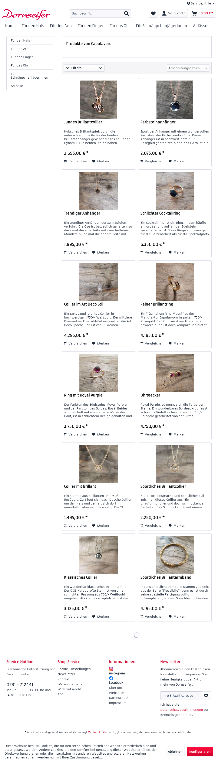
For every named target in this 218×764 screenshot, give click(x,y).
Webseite (116, 693)
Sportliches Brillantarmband (166, 577)
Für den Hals (20, 40)
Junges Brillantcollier (83, 122)
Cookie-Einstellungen (74, 669)
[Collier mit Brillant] (98, 464)
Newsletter (66, 674)
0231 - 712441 (19, 684)
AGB (60, 694)
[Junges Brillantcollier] (98, 100)
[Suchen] (126, 13)
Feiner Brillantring (157, 304)
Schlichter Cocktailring (161, 213)
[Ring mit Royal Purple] (98, 373)
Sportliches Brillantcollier (163, 486)
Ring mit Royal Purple (83, 395)
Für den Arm (20, 49)
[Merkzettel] (153, 13)
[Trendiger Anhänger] (98, 191)
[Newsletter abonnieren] (206, 695)
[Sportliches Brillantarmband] (175, 555)
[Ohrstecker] (175, 373)
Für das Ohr (19, 65)
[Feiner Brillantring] (175, 282)
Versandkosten (98, 732)
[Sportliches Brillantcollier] (175, 464)
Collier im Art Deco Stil (83, 304)
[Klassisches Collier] (98, 555)
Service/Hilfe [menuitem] (201, 3)
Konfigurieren (200, 752)
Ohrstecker (150, 395)
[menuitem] (100, 13)
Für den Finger (22, 57)
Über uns (116, 688)
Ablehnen (175, 752)
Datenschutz (118, 698)
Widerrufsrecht (69, 689)
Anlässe (17, 86)
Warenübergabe (70, 684)
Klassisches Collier (80, 577)
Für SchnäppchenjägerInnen (29, 75)
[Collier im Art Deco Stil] (98, 282)
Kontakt (64, 679)
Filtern (76, 68)
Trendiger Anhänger (82, 213)
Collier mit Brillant (80, 486)
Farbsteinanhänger (158, 122)
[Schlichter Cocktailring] (175, 191)
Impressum (117, 703)
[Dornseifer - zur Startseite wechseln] (26, 14)
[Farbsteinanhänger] (175, 100)
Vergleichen (77, 161)
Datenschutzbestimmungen (181, 710)
